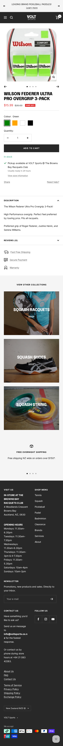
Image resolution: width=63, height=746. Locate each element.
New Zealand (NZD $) (16, 708)
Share (7, 182)
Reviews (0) (11, 240)
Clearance (40, 524)
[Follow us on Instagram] (45, 619)
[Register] (51, 599)
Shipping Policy (12, 693)
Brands (38, 530)
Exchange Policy (12, 697)
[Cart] (57, 17)
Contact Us (10, 679)
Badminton (40, 518)
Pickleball (40, 506)
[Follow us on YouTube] (53, 619)
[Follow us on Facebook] (38, 619)
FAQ (6, 675)
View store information (18, 175)
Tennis (38, 495)
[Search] (11, 17)
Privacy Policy (11, 689)
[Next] (57, 87)
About (38, 541)
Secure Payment (18, 259)
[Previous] (5, 87)
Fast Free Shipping (20, 252)
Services (39, 536)
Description (11, 200)
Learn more (32, 7)
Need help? (53, 182)
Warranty (14, 267)
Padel (38, 512)
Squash (39, 501)
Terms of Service (13, 685)
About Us (9, 671)
